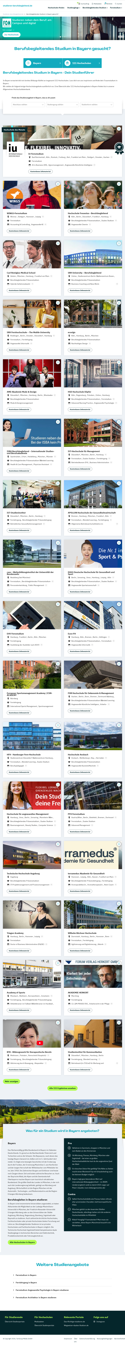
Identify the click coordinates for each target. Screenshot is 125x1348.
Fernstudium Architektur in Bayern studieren (36, 1297)
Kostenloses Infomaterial (40, 171)
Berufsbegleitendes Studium (94, 8)
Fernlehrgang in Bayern (26, 1282)
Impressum (68, 1339)
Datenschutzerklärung (87, 1339)
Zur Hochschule (11, 34)
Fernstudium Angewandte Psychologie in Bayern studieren (42, 1290)
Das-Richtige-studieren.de (74, 1321)
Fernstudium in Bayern (26, 1275)
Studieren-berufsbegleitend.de (13, 14)
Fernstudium (115, 8)
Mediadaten (39, 1321)
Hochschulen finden (56, 8)
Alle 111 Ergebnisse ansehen (62, 1088)
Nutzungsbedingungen (104, 1339)
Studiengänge (73, 8)
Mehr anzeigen (11, 1081)
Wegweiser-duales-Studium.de (76, 1325)
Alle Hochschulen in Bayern (22, 1242)
